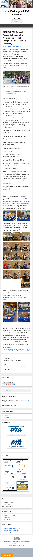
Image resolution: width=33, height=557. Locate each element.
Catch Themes (21, 545)
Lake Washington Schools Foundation (13, 532)
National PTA (7, 519)
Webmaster (19, 46)
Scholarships (21, 349)
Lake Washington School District (12, 528)
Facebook (6, 415)
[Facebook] (15, 538)
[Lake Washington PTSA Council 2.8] (16, 8)
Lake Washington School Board (11, 530)
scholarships (6, 351)
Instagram (6, 417)
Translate (13, 384)
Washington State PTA (9, 515)
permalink (26, 351)
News (15, 349)
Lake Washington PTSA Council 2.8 (16, 13)
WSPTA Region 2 (8, 517)
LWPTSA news (12, 405)
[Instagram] (18, 538)
